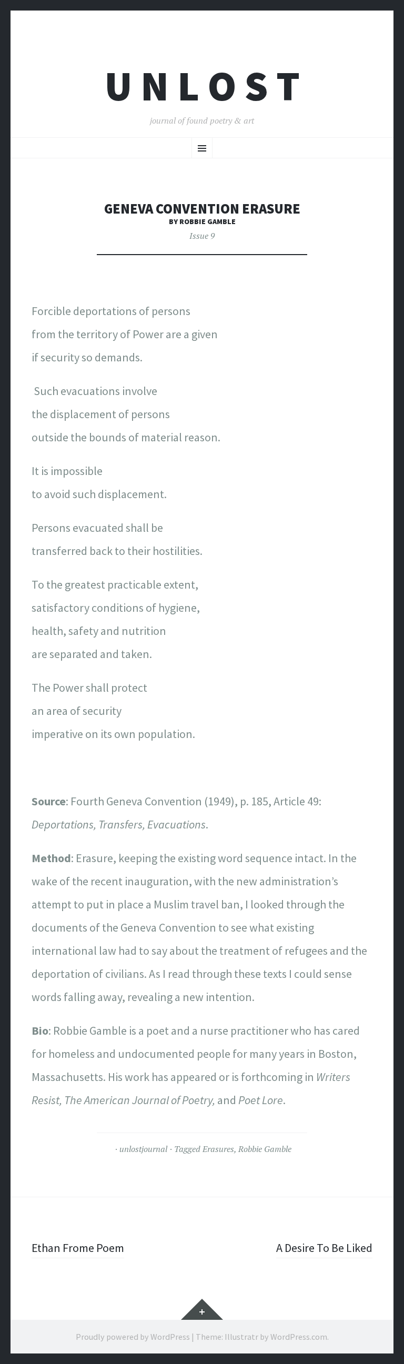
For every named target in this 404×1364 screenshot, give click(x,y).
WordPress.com (298, 1336)
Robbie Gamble (264, 1149)
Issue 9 (202, 235)
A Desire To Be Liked (324, 1247)
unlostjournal (143, 1149)
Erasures (218, 1149)
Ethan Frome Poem (78, 1247)
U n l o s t (202, 86)
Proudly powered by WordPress (133, 1336)
